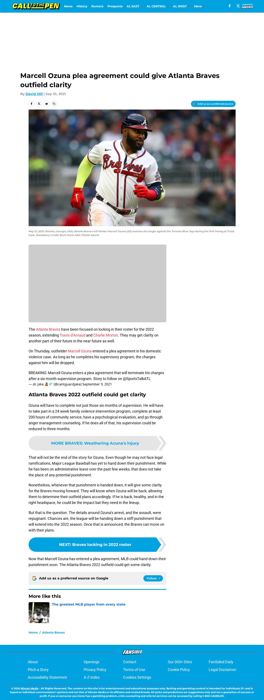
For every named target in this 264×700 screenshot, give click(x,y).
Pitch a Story (38, 669)
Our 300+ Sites (180, 662)
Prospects (115, 6)
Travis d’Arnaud (72, 335)
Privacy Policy (95, 669)
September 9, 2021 (97, 384)
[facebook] (230, 6)
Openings (91, 662)
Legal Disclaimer (222, 669)
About (33, 662)
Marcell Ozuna (80, 351)
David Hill (34, 94)
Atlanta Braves (48, 329)
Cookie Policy (179, 669)
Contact (129, 662)
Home (33, 632)
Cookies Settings (137, 677)
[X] (238, 6)
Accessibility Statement (47, 677)
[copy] (54, 104)
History (82, 6)
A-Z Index (92, 677)
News (68, 6)
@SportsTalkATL (137, 378)
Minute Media (29, 688)
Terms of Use (134, 669)
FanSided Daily (221, 662)
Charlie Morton (105, 335)
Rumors (97, 6)
